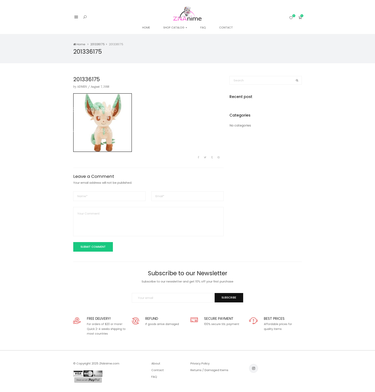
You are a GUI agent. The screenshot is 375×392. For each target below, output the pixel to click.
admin (82, 86)
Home (146, 27)
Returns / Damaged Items (209, 370)
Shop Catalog (174, 27)
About (155, 363)
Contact (226, 27)
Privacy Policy (200, 363)
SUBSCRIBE (228, 297)
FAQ (203, 27)
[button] (300, 17)
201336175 (97, 44)
